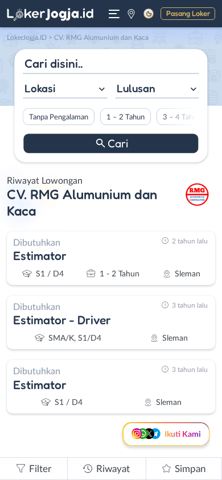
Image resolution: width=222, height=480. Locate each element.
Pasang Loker (188, 13)
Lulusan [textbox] (136, 88)
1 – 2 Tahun (125, 117)
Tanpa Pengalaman (58, 117)
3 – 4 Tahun (182, 117)
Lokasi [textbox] (39, 88)
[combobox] (65, 89)
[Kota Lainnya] (131, 13)
